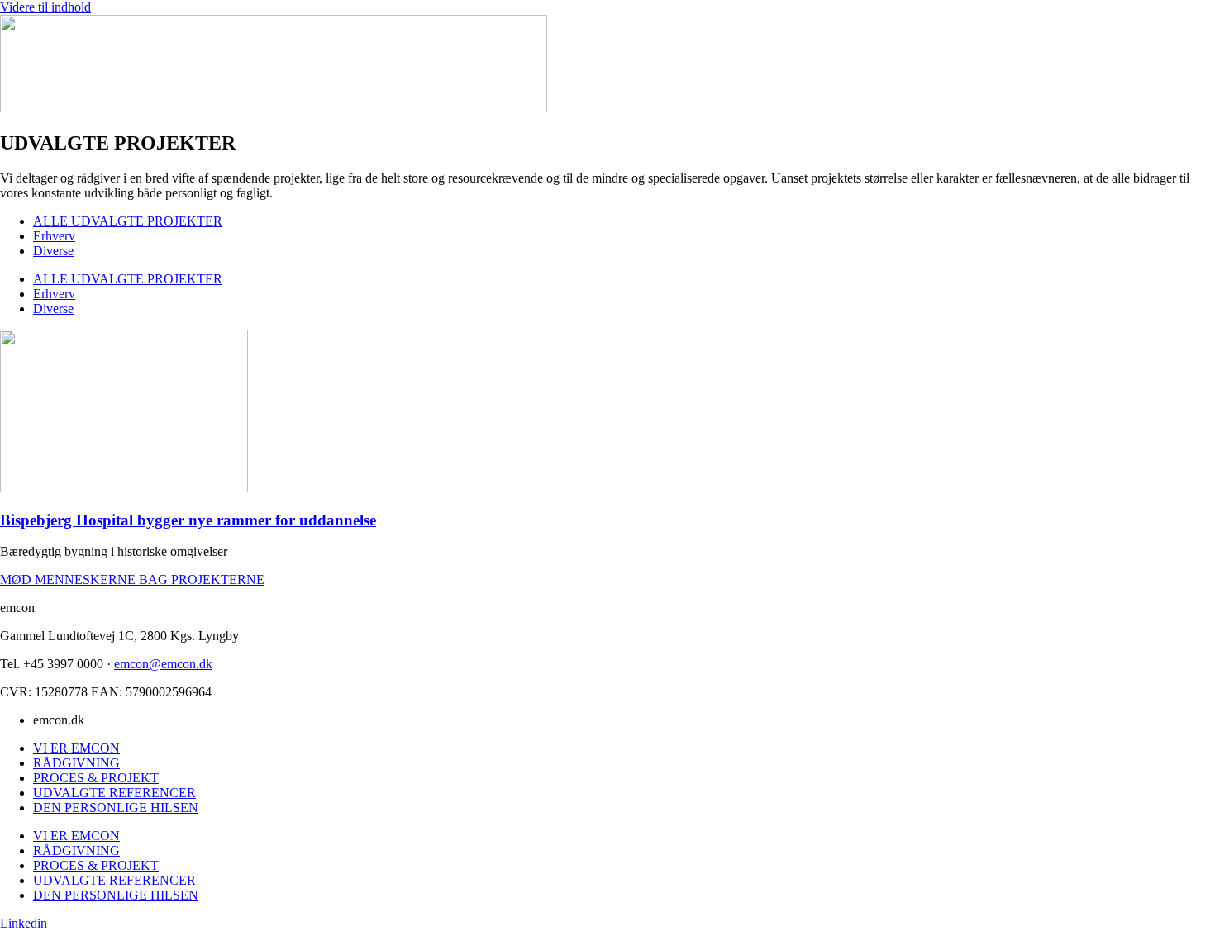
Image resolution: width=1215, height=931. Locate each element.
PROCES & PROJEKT (96, 778)
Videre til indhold (45, 7)
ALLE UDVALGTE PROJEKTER (127, 221)
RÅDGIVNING (76, 763)
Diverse (53, 251)
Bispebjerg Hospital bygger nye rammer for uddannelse (188, 520)
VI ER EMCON (76, 748)
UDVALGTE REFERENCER (114, 793)
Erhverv (54, 236)
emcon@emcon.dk (163, 664)
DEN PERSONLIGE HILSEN (115, 807)
